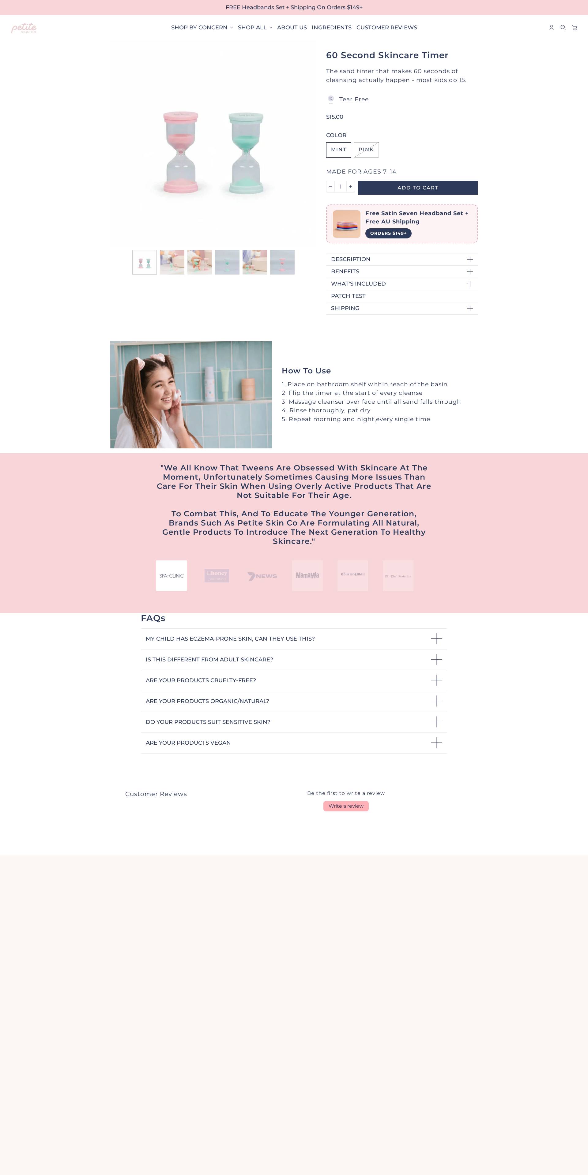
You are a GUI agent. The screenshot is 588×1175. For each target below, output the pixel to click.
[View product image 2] (172, 262)
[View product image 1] (144, 262)
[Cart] (574, 27)
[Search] (563, 27)
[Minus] (330, 187)
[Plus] (350, 187)
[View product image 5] (255, 262)
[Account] (551, 27)
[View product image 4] (227, 262)
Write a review (346, 806)
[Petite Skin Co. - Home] (24, 28)
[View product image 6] (282, 262)
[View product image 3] (199, 262)
